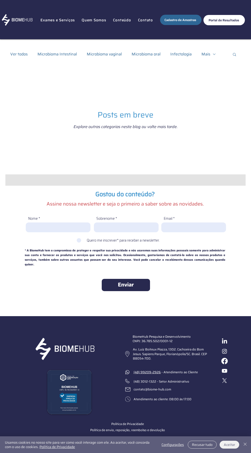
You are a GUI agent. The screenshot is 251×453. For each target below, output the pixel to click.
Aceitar (229, 444)
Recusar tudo (202, 444)
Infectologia (181, 54)
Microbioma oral (146, 54)
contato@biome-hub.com (152, 389)
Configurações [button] (173, 444)
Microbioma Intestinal (57, 54)
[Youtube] (224, 371)
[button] (57, 20)
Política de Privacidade (57, 447)
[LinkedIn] (224, 341)
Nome (33, 218)
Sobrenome (105, 218)
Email (168, 218)
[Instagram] (224, 351)
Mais (205, 54)
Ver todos (19, 54)
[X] (224, 380)
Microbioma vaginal (104, 54)
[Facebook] (224, 361)
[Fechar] (245, 444)
